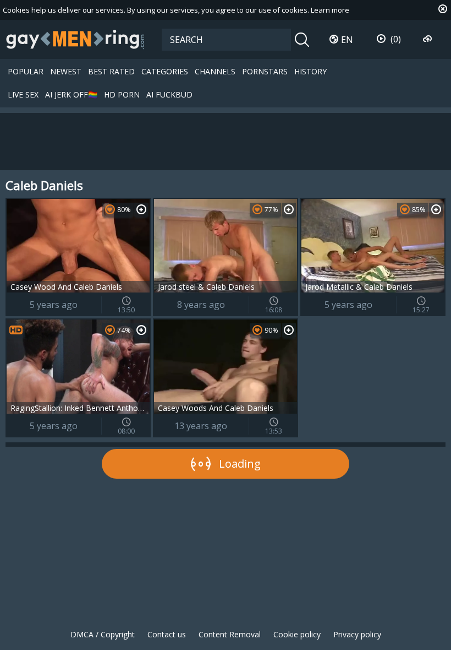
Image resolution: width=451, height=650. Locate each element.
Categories (164, 71)
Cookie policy (297, 634)
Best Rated (111, 71)
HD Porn (122, 94)
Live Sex (23, 94)
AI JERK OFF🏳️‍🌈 (71, 94)
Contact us (166, 634)
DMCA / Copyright (102, 634)
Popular (25, 71)
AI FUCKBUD (169, 94)
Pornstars (265, 71)
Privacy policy (357, 634)
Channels (215, 71)
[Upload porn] (429, 39)
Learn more (330, 10)
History (310, 71)
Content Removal (230, 634)
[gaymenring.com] (75, 39)
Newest (65, 71)
